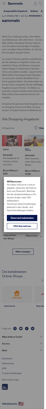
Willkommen (14, 181)
